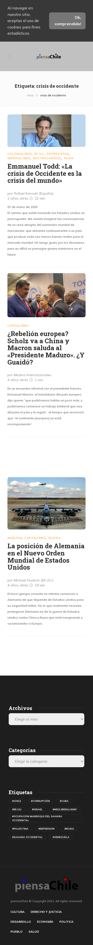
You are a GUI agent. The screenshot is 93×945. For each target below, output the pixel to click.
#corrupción (40, 801)
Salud (34, 931)
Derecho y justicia (46, 912)
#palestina (20, 828)
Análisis (14, 538)
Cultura (17, 912)
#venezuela (61, 837)
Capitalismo (18, 325)
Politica (66, 921)
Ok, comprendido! (68, 20)
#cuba (64, 801)
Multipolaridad (47, 158)
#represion (46, 828)
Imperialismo (19, 158)
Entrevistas (58, 154)
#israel (37, 809)
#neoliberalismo (65, 809)
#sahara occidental (27, 837)
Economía (45, 921)
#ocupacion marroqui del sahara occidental (37, 818)
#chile (16, 801)
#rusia (69, 828)
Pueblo (16, 931)
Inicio (30, 95)
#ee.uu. (17, 809)
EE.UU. (39, 154)
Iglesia (54, 538)
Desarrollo (20, 921)
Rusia (68, 158)
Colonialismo (19, 154)
